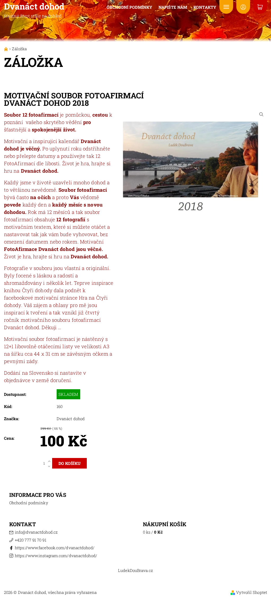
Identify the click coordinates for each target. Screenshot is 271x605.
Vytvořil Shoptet (251, 592)
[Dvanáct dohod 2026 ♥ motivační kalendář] (6, 48)
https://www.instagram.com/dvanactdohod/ (56, 555)
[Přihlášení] (243, 7)
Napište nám (173, 7)
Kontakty (204, 7)
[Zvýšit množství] (50, 460)
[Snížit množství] (50, 466)
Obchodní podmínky (129, 7)
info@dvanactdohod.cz (36, 532)
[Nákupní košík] (260, 7)
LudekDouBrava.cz (135, 570)
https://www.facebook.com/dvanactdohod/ (54, 547)
